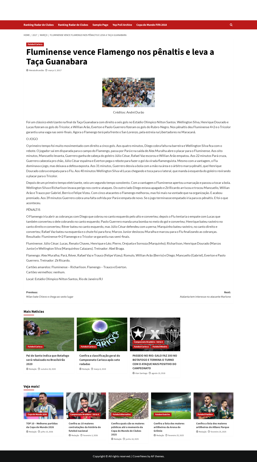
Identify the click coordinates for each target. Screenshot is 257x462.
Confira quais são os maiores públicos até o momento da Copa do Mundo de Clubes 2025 (127, 429)
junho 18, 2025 (132, 439)
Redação (33, 369)
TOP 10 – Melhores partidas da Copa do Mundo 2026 (42, 425)
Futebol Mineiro (160, 346)
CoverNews (140, 456)
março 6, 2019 (100, 369)
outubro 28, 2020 (48, 369)
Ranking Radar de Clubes (39, 25)
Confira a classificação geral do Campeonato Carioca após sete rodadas (99, 360)
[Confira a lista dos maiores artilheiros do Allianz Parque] (213, 405)
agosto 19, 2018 (158, 373)
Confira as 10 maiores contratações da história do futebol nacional (85, 427)
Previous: (49, 294)
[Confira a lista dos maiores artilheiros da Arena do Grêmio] (171, 405)
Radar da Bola (40, 8)
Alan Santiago (141, 373)
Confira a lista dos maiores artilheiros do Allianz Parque (212, 425)
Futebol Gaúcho (162, 414)
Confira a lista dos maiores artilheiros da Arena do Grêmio (169, 427)
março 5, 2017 (55, 70)
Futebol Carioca (35, 44)
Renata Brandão (36, 70)
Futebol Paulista (205, 414)
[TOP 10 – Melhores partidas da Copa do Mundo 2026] (43, 405)
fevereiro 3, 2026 (90, 435)
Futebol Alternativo (122, 414)
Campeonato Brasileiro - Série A (148, 342)
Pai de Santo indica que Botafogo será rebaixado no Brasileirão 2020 (47, 360)
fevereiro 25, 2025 (176, 435)
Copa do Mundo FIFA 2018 (151, 25)
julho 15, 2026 (47, 431)
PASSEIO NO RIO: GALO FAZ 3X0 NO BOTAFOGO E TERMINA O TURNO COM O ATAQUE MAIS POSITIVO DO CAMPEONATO (155, 362)
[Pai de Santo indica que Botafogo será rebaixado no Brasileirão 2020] (49, 334)
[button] (231, 25)
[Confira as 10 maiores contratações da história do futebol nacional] (86, 405)
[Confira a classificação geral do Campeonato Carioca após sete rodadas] (102, 334)
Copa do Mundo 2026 (37, 414)
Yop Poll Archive (122, 25)
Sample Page (100, 25)
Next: (205, 294)
